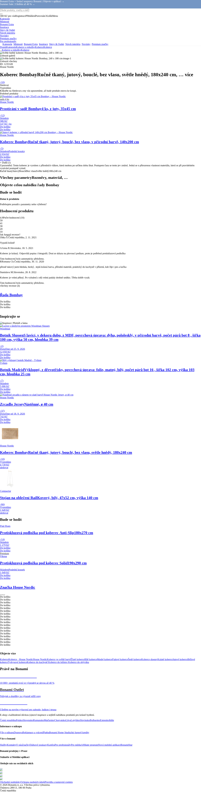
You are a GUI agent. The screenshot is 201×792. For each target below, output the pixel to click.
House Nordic (40, 659)
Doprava (18, 732)
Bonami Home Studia (60, 732)
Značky (26, 745)
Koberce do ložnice (58, 662)
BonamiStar (126, 745)
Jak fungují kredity (80, 732)
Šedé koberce (134, 659)
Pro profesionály (63, 745)
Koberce (47, 47)
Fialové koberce (120, 659)
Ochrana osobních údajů (33, 782)
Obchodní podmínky (10, 782)
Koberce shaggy (149, 659)
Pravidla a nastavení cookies (59, 782)
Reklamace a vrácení (32, 732)
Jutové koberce (180, 659)
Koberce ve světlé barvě (59, 659)
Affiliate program (89, 745)
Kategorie (11, 47)
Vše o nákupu (7, 732)
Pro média (76, 745)
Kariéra (51, 745)
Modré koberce (104, 659)
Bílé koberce (90, 659)
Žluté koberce (77, 659)
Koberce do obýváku (78, 662)
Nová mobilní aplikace (109, 745)
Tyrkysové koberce (17, 662)
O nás (19, 745)
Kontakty (11, 745)
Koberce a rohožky (25, 47)
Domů (3, 47)
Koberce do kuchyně (37, 662)
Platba (46, 732)
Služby (3, 745)
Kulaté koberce (165, 659)
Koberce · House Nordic (20, 659)
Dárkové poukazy (38, 745)
